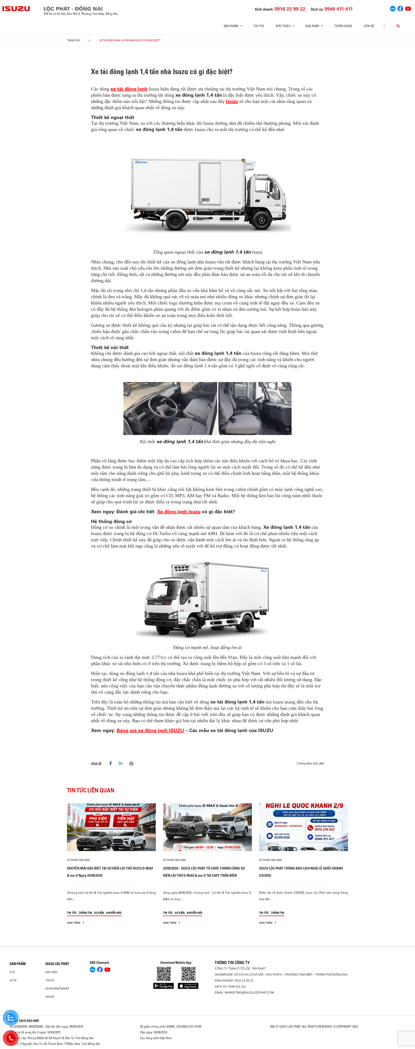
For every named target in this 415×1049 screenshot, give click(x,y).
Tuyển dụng (343, 26)
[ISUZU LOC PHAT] (16, 8)
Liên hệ (369, 26)
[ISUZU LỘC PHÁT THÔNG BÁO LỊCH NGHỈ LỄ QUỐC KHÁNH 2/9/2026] (303, 827)
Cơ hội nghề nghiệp (57, 988)
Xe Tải (13, 980)
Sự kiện (99, 912)
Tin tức (258, 26)
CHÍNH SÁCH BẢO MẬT (24, 1021)
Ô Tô (12, 972)
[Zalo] (393, 8)
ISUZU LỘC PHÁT (57, 964)
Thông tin (85, 912)
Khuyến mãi (114, 912)
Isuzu (232, 101)
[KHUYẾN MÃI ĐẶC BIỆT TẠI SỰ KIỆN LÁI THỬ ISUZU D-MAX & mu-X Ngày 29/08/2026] (111, 827)
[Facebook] (400, 8)
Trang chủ (73, 40)
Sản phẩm (18, 964)
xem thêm (74, 922)
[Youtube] (408, 8)
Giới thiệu (51, 972)
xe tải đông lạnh (128, 88)
